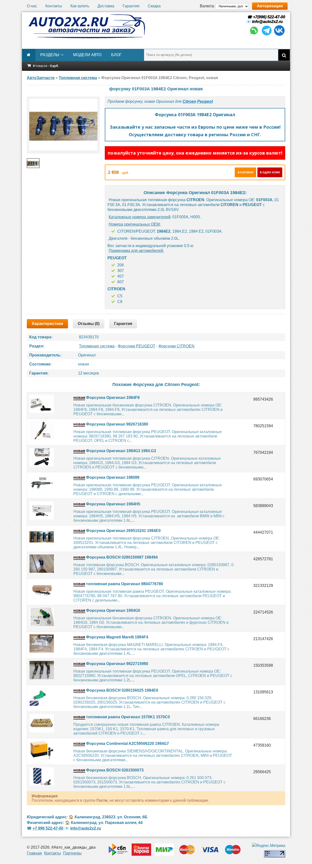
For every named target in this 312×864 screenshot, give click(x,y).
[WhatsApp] (254, 35)
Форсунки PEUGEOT (136, 346)
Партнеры (72, 853)
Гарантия (131, 6)
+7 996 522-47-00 (48, 828)
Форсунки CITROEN (176, 346)
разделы (49, 55)
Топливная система (97, 346)
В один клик (270, 172)
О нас (32, 6)
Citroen (189, 101)
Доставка (106, 6)
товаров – (46, 66)
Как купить (79, 6)
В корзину (246, 172)
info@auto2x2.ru (267, 22)
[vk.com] (279, 35)
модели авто (87, 55)
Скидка (154, 6)
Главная (34, 853)
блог (116, 55)
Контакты (53, 6)
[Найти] (284, 55)
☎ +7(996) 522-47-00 (265, 17)
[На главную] (86, 26)
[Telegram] (267, 35)
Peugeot (205, 101)
